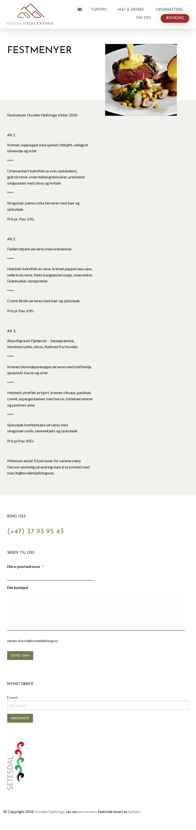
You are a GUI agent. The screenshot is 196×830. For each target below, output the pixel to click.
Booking (175, 18)
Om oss (143, 18)
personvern (87, 811)
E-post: (12, 697)
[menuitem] (80, 10)
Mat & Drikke (131, 10)
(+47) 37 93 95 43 (35, 531)
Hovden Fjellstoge (49, 811)
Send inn (20, 656)
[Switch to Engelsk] (80, 9)
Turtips (98, 10)
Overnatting (169, 10)
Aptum (133, 811)
